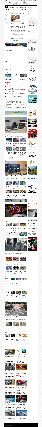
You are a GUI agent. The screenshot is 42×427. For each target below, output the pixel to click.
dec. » (29, 207)
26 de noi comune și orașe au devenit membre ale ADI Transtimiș (16, 144)
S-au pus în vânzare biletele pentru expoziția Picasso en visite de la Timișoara (21, 347)
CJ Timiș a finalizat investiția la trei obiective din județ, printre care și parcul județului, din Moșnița (19, 7)
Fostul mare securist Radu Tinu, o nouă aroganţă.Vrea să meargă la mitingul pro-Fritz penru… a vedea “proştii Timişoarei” (23, 187)
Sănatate (6, 275)
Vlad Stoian (14, 188)
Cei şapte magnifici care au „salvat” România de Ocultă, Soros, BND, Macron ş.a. (15, 96)
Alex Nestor (7, 197)
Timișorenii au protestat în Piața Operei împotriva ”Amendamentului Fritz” (8, 186)
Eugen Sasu (29, 34)
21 (36, 203)
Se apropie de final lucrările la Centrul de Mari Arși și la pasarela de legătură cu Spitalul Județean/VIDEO (18, 282)
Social (6, 236)
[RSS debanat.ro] (36, 0)
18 (32, 203)
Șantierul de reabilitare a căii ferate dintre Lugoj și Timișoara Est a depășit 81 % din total (16, 327)
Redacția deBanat (24, 0)
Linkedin (6, 15)
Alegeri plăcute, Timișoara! (31, 29)
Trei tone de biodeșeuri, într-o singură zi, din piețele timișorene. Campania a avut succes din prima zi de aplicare (10, 408)
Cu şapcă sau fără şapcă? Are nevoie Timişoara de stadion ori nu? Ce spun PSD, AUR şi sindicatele (32, 23)
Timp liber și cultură (8, 288)
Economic (6, 301)
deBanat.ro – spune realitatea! (9, 425)
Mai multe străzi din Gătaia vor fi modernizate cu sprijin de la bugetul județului (16, 153)
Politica (6, 160)
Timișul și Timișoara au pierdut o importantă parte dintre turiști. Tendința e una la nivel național (9, 271)
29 (28, 206)
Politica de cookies (28, 0)
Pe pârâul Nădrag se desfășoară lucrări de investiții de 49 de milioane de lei (9, 327)
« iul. (28, 207)
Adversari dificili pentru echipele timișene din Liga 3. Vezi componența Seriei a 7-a (22, 228)
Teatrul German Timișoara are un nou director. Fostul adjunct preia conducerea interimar (10, 361)
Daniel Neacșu (14, 230)
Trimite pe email (7, 16)
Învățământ (6, 332)
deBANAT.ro (21, 3)
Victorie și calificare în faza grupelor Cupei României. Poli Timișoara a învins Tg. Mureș (9, 228)
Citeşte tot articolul (6, 179)
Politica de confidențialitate (33, 0)
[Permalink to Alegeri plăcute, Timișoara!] (16, 75)
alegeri (5, 22)
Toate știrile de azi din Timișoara (23, 97)
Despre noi (21, 0)
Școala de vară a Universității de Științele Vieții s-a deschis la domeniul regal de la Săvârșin (7, 339)
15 (28, 203)
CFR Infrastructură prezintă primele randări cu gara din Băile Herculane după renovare (15, 95)
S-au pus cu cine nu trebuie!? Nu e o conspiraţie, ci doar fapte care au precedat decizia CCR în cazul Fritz (32, 22)
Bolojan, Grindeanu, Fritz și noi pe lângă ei (32, 42)
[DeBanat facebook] (35, 0)
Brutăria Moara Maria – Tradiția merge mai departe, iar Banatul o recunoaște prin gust (32, 47)
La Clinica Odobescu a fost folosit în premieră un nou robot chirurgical (24, 281)
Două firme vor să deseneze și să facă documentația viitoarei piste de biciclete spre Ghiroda (9, 153)
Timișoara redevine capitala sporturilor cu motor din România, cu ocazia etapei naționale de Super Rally (21, 393)
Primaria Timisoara (8, 22)
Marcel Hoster (9, 134)
